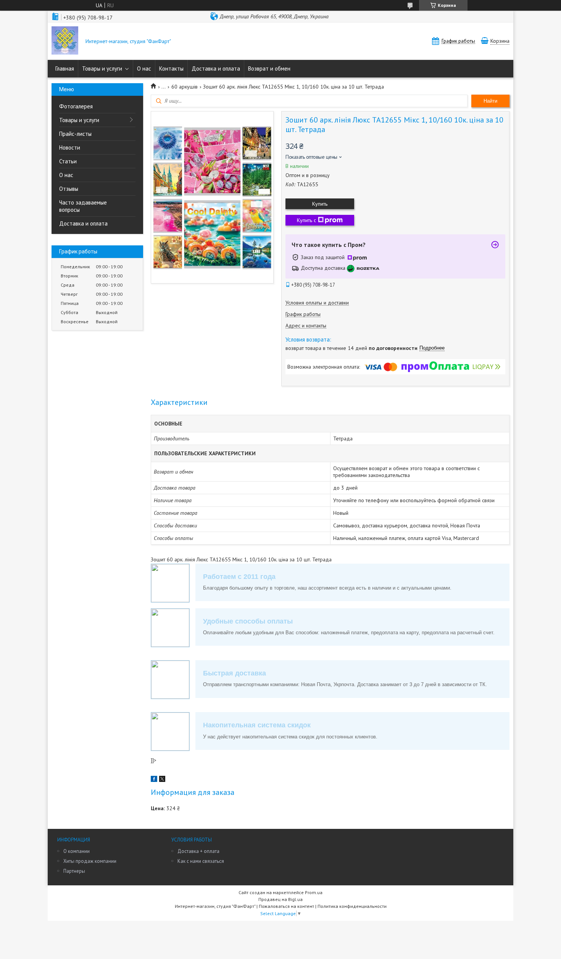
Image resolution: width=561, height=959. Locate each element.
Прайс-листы (75, 133)
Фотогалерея (76, 106)
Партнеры (74, 871)
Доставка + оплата (198, 851)
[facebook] (154, 780)
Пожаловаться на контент (286, 906)
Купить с (306, 220)
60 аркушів (184, 86)
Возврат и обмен (269, 68)
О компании (76, 851)
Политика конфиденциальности (352, 906)
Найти (490, 101)
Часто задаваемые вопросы (83, 206)
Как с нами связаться (200, 861)
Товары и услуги (102, 68)
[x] (162, 780)
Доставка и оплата (216, 68)
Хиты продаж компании (89, 861)
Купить (319, 203)
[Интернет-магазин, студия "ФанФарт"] (65, 41)
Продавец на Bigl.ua (280, 899)
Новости (69, 147)
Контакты (171, 68)
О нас (144, 68)
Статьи (68, 161)
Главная (64, 68)
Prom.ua (313, 892)
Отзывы (68, 188)
